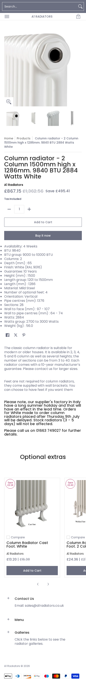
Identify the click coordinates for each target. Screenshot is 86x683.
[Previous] (7, 67)
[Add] (29, 209)
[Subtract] (9, 209)
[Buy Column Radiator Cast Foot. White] (32, 505)
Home (8, 138)
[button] (78, 16)
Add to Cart (43, 222)
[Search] (80, 6)
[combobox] (39, 6)
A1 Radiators (42, 16)
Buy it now (43, 235)
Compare (18, 537)
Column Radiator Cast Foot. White (27, 544)
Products (23, 138)
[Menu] (6, 16)
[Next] (78, 67)
